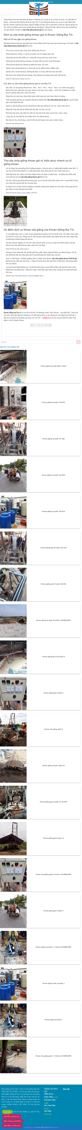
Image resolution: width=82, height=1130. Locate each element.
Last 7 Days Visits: (49, 1105)
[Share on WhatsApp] (32, 325)
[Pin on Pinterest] (46, 325)
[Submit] (78, 342)
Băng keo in (54, 1127)
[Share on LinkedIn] (50, 325)
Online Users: (48, 1094)
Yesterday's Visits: (50, 1100)
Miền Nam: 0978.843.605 (12, 1125)
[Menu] (9, 9)
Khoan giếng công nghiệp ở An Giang (60, 332)
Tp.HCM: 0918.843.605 (11, 1116)
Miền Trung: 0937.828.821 (13, 1121)
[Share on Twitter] (39, 325)
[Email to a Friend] (42, 325)
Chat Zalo (7, 1112)
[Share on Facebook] (35, 325)
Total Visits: (47, 1111)
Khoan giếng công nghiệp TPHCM (21, 332)
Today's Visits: (48, 1097)
